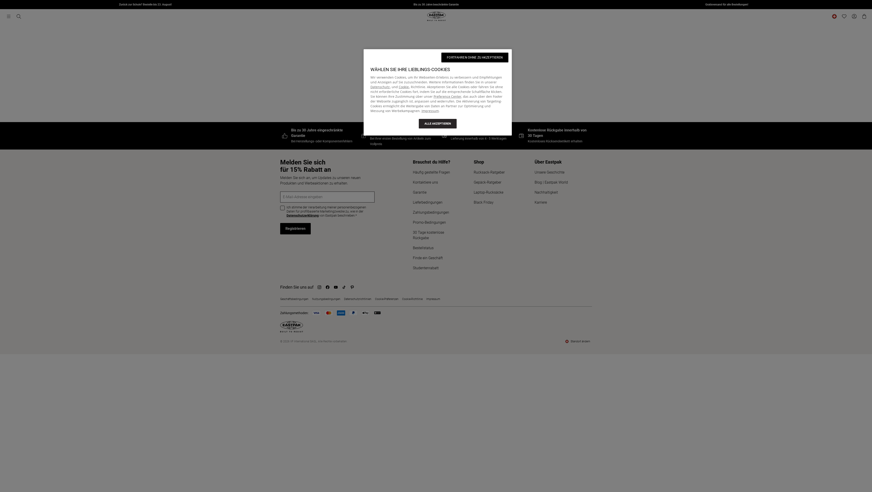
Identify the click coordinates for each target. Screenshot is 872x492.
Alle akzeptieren (437, 123)
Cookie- (404, 87)
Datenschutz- (380, 87)
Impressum (430, 111)
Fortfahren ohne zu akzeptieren (475, 57)
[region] (438, 92)
